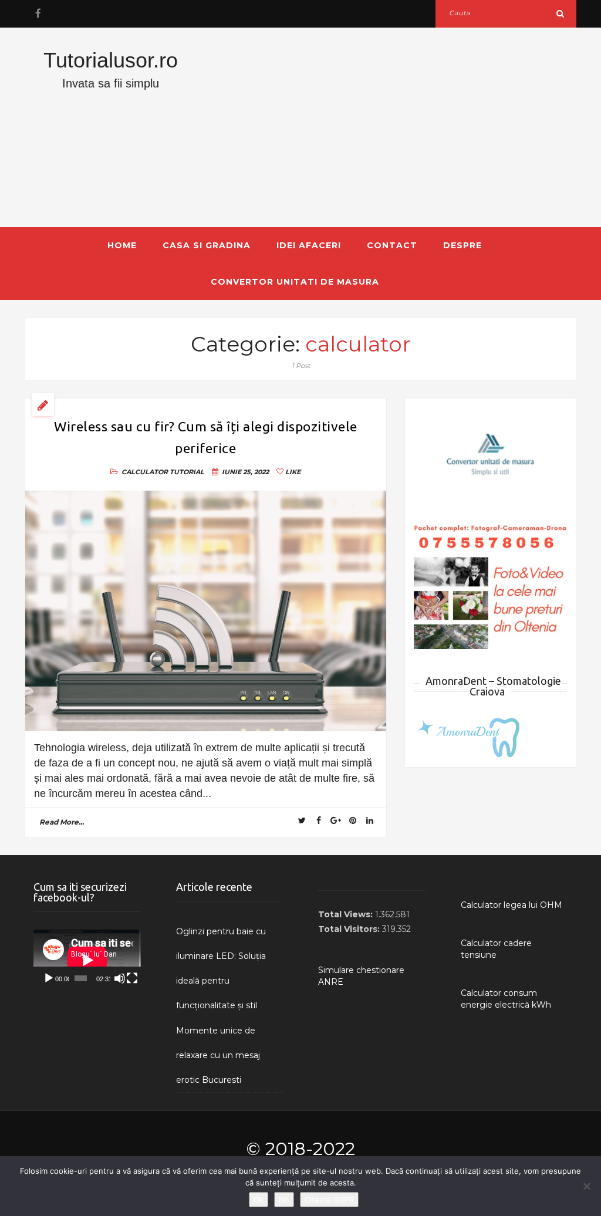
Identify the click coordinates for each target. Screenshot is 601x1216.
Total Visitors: (350, 929)
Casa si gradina (207, 245)
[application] (87, 960)
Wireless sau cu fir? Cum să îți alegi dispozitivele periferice (205, 437)
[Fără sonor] (120, 978)
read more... (61, 822)
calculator (144, 472)
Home (122, 245)
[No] (586, 1186)
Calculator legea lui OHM (511, 905)
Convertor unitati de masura (295, 281)
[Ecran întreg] (132, 978)
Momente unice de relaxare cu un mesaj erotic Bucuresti (218, 1055)
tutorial (187, 472)
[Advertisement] (395, 127)
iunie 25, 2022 (245, 472)
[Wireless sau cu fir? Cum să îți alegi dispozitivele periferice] (205, 611)
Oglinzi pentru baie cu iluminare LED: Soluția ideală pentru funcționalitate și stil (221, 968)
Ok (259, 1199)
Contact (392, 245)
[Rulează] (49, 978)
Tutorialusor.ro (110, 60)
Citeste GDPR (329, 1199)
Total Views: (346, 914)
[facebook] (38, 13)
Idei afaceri (308, 245)
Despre (462, 245)
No (284, 1199)
